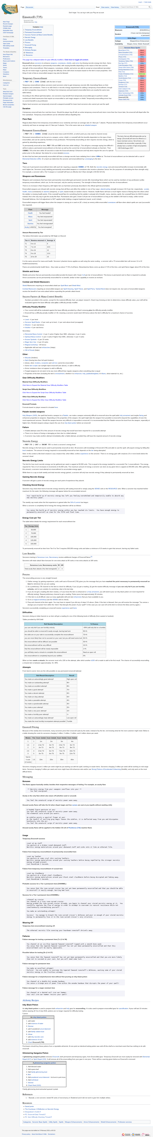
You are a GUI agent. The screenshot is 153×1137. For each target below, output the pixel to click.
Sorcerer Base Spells (132, 48)
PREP (27, 82)
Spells (61, 1122)
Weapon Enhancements (73, 1122)
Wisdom (28, 325)
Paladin (65, 415)
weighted (95, 373)
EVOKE (37, 82)
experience (84, 454)
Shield (25, 285)
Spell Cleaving (68, 289)
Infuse (30, 1034)
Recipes (35, 1000)
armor (77, 63)
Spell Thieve (78, 289)
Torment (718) (123, 86)
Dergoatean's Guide (32, 1112)
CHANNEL (38, 134)
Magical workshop (31, 345)
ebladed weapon (91, 125)
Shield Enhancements (108, 1122)
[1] (91, 556)
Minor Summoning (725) (126, 93)
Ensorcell (56, 1057)
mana (30, 191)
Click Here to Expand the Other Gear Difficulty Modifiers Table (44, 400)
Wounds (28, 358)
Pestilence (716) (124, 82)
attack (102, 189)
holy (84, 373)
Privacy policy (26, 1134)
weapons (54, 63)
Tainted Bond (100, 289)
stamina (46, 191)
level (24, 450)
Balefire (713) (123, 76)
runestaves (62, 63)
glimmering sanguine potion (45, 1063)
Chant (30, 1042)
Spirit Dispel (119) (39, 1059)
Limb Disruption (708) (125, 65)
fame (75, 608)
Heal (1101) (37, 1085)
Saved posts (29, 1106)
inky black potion (70, 423)
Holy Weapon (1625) (30, 415)
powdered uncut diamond (40, 1077)
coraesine (44, 363)
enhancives (46, 347)
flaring (141, 415)
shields (69, 63)
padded (89, 373)
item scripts (34, 365)
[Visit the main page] (10, 9)
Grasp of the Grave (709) (126, 67)
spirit (61, 191)
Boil (29, 1074)
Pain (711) (122, 72)
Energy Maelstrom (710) (126, 69)
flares (104, 373)
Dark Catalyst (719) (124, 89)
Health (30, 213)
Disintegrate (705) (124, 59)
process (66, 153)
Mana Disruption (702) (125, 52)
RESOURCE (112, 489)
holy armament (125, 415)
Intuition (28, 327)
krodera (37, 363)
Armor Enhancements (91, 1122)
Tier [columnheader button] (26, 240)
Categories (27, 1122)
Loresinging (89, 159)
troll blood (34, 1080)
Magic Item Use (30, 342)
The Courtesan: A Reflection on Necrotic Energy (42, 1109)
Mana (30, 217)
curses (74, 805)
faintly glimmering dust (39, 1072)
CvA (83, 275)
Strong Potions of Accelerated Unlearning (106, 769)
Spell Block (64, 285)
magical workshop (39, 599)
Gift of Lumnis (75, 502)
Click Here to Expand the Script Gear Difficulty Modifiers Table (44, 392)
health (25, 191)
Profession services (125, 1122)
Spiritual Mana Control (33, 337)
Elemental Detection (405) (32, 159)
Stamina (30, 223)
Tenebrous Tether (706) (126, 61)
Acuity (27, 227)
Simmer (30, 1026)
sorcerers (38, 63)
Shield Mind (76, 285)
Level (27, 319)
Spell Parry (91, 289)
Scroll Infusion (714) (125, 78)
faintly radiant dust (37, 1031)
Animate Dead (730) (125, 95)
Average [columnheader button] (50, 240)
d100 (93, 660)
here (56, 407)
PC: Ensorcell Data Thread (34, 1114)
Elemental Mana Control (33, 334)
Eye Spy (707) (123, 63)
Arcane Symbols (31, 339)
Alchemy (27, 1000)
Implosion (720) (123, 91)
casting (107, 189)
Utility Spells (53, 1122)
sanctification (123, 1008)
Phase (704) (122, 57)
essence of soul (36, 1039)
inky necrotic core (37, 1037)
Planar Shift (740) (124, 99)
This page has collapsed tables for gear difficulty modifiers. (56, 60)
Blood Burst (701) (124, 50)
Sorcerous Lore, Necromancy (47, 557)
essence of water (37, 1023)
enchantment (60, 373)
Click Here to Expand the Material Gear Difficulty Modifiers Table (45, 385)
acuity (146, 189)
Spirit (30, 220)
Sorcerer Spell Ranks (32, 322)
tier (92, 450)
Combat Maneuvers (30, 289)
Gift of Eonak (29, 350)
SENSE (97, 489)
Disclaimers (51, 1134)
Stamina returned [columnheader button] (37, 240)
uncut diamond (45, 1029)
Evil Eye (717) (123, 84)
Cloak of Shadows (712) (126, 74)
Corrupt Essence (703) (125, 55)
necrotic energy (102, 167)
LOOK (97, 156)
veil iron (54, 363)
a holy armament (93, 592)
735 (35, 22)
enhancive (78, 373)
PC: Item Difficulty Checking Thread (37, 1117)
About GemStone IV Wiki (39, 1134)
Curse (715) (122, 80)
